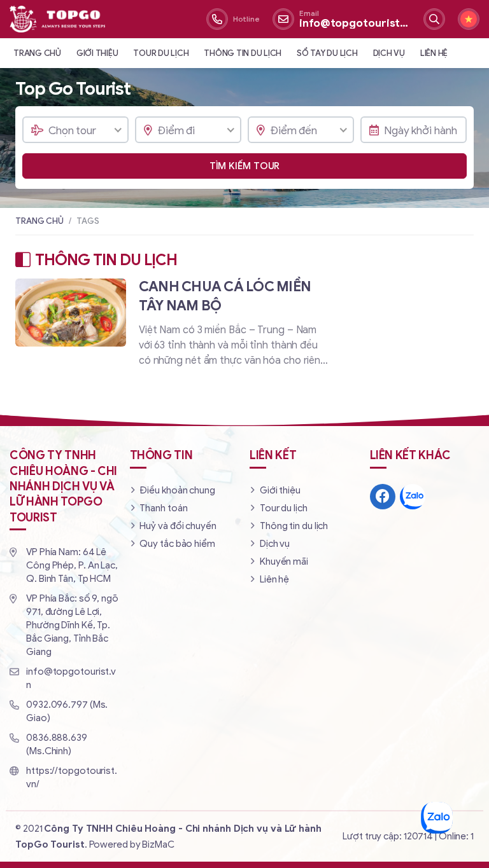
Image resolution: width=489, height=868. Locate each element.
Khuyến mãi (284, 561)
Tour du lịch (160, 53)
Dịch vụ (389, 53)
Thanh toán (163, 508)
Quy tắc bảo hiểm (177, 543)
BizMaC (158, 844)
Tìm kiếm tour (244, 166)
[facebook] (382, 496)
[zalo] (412, 496)
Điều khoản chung (177, 490)
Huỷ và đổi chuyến (177, 526)
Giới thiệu (97, 53)
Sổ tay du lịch (327, 53)
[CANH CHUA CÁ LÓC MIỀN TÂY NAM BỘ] (173, 329)
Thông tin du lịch (242, 53)
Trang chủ (37, 53)
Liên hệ (434, 53)
